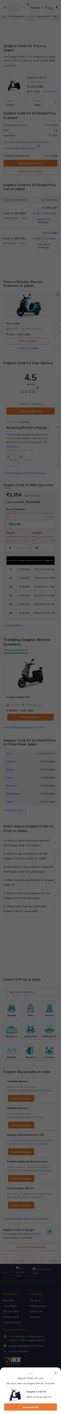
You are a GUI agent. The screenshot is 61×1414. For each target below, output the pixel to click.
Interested (30, 1407)
